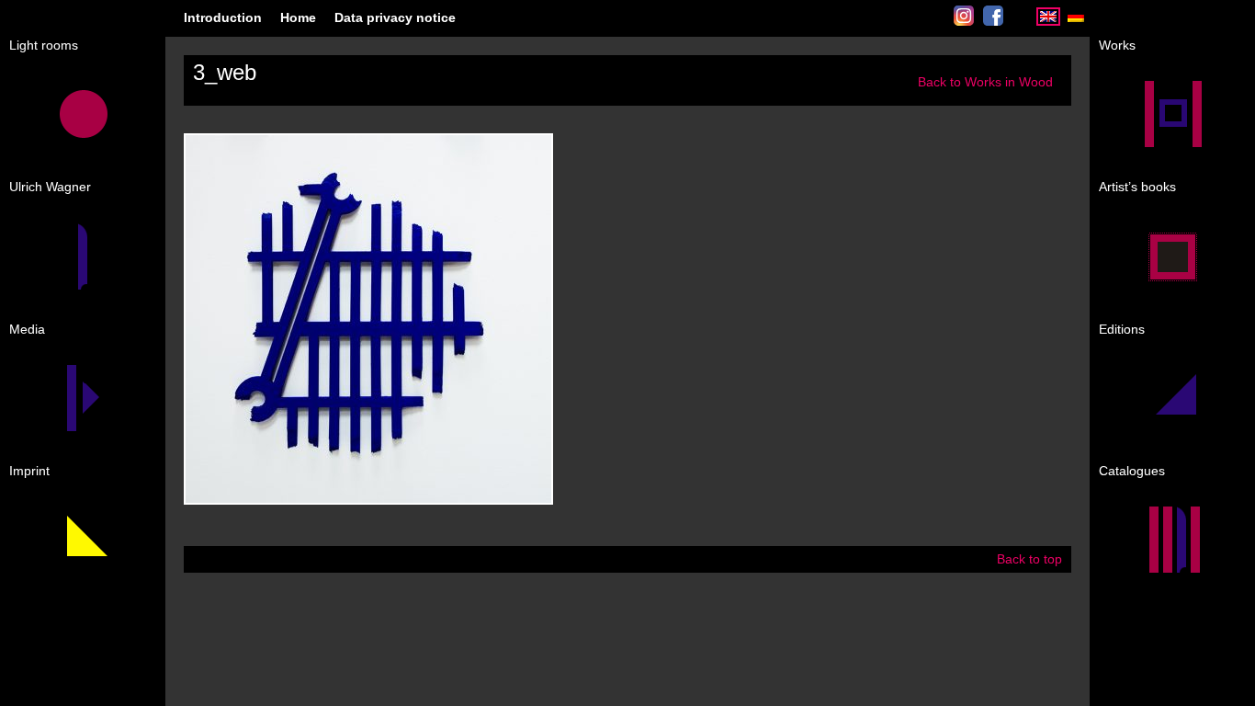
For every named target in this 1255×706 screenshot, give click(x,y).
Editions (1122, 329)
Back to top (1029, 559)
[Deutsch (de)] (1076, 21)
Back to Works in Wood (985, 81)
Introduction (223, 17)
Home (298, 17)
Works (1117, 45)
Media (27, 329)
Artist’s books (1137, 186)
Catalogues (1132, 470)
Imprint (29, 470)
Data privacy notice (395, 17)
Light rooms (43, 45)
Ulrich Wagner (50, 186)
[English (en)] (1048, 21)
